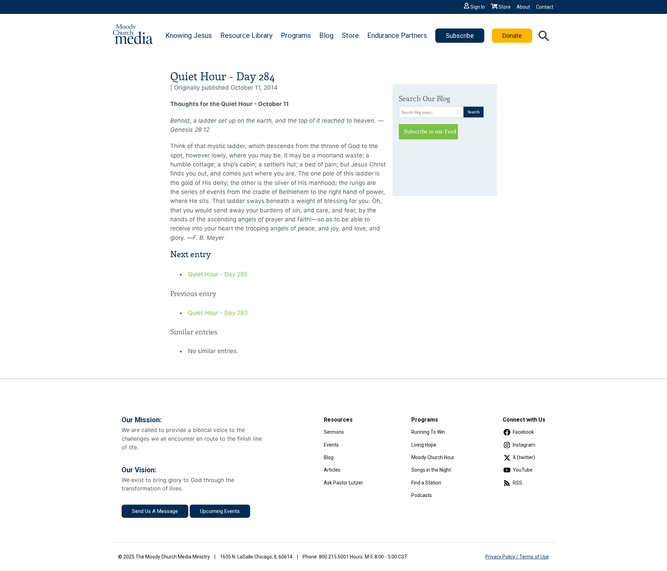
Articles (332, 470)
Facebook (523, 432)
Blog (326, 35)
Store (504, 7)
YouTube (523, 470)
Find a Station (426, 483)
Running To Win (428, 432)
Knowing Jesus (188, 35)
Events (331, 445)
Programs (296, 35)
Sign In (477, 7)
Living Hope (423, 445)
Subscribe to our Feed (430, 132)
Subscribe (460, 35)
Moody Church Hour (432, 457)
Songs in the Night (431, 470)
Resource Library (246, 35)
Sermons (334, 432)
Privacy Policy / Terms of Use (517, 557)
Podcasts (421, 495)
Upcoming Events (220, 511)
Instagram (524, 445)
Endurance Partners (397, 35)
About (523, 7)
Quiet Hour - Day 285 (217, 274)
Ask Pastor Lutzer (343, 483)
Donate (512, 35)
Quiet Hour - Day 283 (218, 312)
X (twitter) (524, 457)
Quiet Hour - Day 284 (222, 76)
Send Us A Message (155, 511)
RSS (517, 483)
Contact (544, 7)
